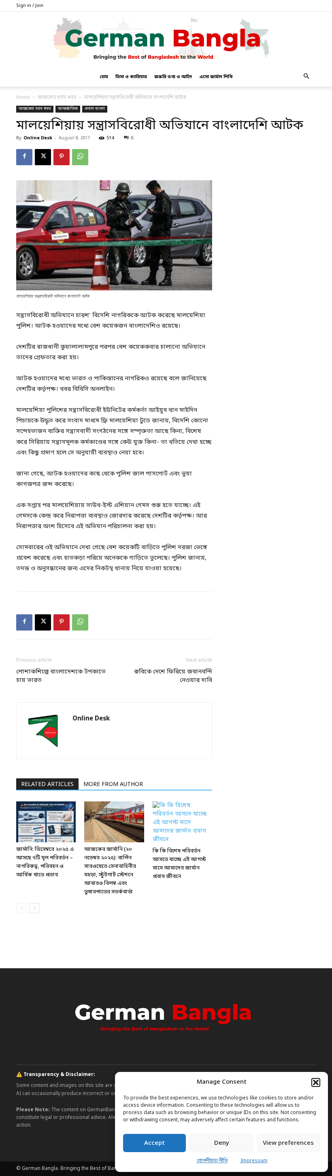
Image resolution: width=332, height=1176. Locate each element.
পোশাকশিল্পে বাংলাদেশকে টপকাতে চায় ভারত (61, 676)
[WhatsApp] (80, 157)
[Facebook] (24, 157)
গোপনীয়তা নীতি (212, 1161)
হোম (104, 77)
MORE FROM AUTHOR (113, 784)
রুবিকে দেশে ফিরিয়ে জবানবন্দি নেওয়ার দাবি (173, 676)
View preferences (288, 1143)
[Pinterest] (61, 157)
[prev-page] (21, 908)
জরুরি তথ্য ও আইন (173, 77)
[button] (316, 1082)
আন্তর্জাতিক (68, 108)
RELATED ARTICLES (47, 784)
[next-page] (34, 908)
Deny (221, 1143)
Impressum (254, 1161)
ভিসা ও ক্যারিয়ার (131, 77)
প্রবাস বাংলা (95, 108)
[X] (43, 157)
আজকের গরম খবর (57, 97)
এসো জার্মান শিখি (215, 77)
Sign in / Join (29, 6)
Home (23, 97)
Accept (154, 1143)
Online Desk (37, 138)
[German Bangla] (166, 39)
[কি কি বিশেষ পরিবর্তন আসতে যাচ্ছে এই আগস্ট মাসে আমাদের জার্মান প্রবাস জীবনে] (182, 822)
